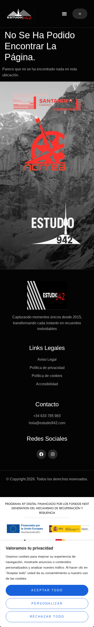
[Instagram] (52, 454)
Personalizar (47, 603)
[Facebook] (41, 454)
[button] (64, 14)
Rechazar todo (47, 616)
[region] (47, 584)
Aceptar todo (47, 590)
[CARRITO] (80, 14)
